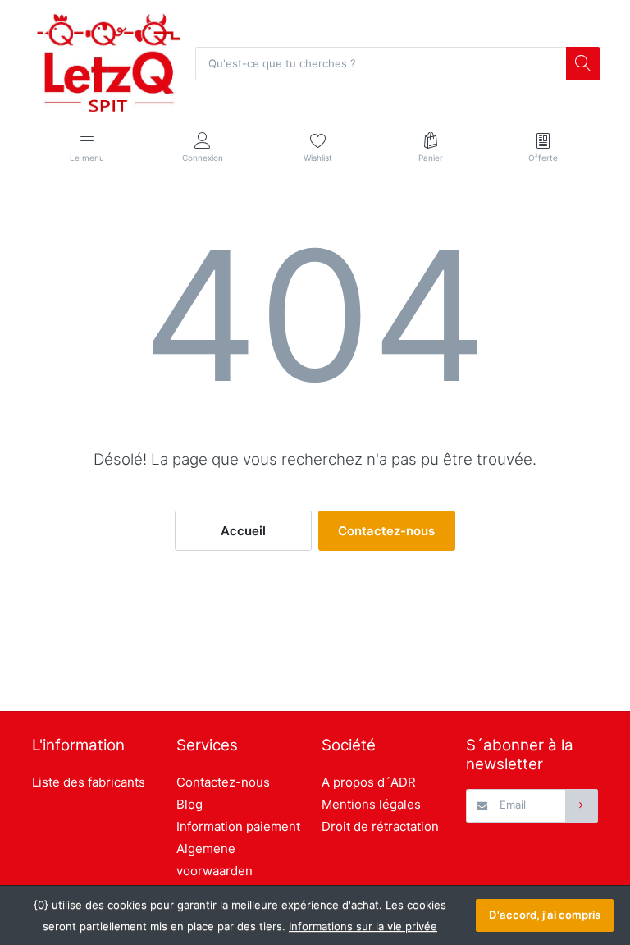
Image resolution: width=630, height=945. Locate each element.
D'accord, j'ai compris (544, 914)
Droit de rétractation (380, 826)
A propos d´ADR (369, 782)
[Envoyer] (581, 805)
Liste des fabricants (88, 782)
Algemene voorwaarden (214, 859)
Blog (189, 804)
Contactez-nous (386, 531)
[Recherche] (582, 63)
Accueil (243, 531)
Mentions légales (371, 804)
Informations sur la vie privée (363, 926)
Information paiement (238, 826)
